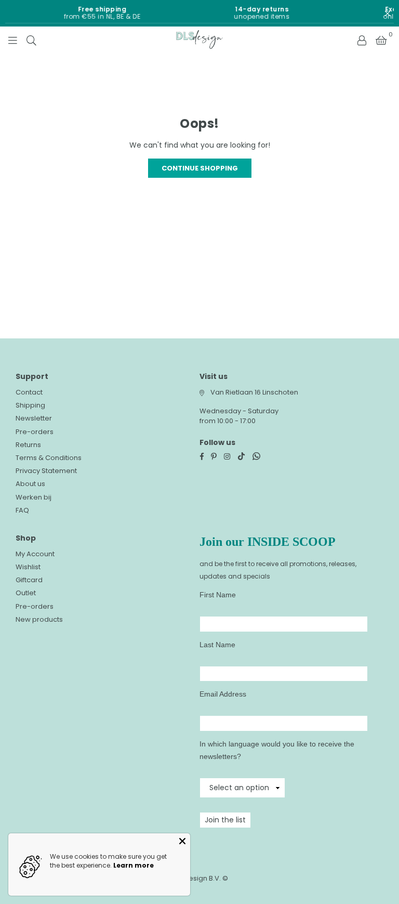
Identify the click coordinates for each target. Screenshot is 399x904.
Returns (28, 445)
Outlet (26, 593)
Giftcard (29, 580)
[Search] (31, 39)
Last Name (217, 644)
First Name (218, 595)
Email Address (223, 694)
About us (30, 484)
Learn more (133, 865)
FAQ (22, 510)
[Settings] (361, 39)
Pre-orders (35, 432)
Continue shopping (200, 168)
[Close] (182, 841)
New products (39, 619)
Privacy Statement (46, 471)
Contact (29, 392)
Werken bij (33, 497)
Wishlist (28, 567)
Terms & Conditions (49, 458)
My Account (35, 554)
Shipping (30, 405)
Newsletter (34, 418)
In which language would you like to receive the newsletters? (277, 750)
